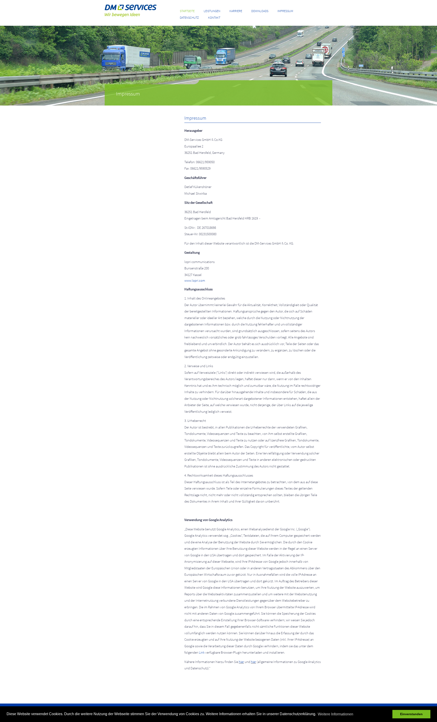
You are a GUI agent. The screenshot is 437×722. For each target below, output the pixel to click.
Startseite (187, 11)
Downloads (259, 11)
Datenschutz (189, 17)
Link (202, 652)
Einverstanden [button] (411, 714)
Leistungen (212, 11)
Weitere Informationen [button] (335, 714)
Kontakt (214, 17)
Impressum (285, 11)
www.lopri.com (194, 280)
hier (241, 662)
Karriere (235, 11)
